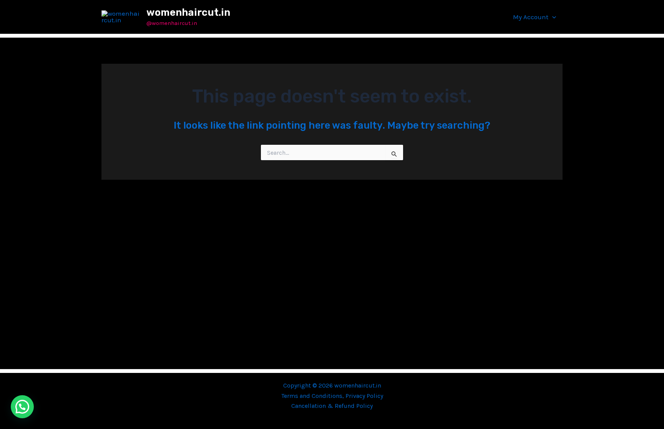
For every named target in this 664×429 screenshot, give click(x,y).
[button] (552, 17)
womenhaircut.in (188, 12)
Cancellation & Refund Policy (332, 405)
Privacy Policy (364, 395)
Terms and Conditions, (313, 395)
